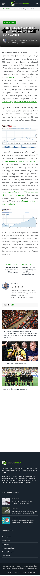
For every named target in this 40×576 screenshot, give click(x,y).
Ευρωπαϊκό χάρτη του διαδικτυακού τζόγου (19, 102)
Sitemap (34, 568)
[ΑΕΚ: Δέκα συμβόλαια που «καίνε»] (20, 351)
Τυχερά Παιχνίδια (9, 22)
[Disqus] (20, 420)
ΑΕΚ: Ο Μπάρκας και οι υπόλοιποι (15, 389)
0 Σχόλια (13, 43)
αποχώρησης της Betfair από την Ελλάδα (21, 161)
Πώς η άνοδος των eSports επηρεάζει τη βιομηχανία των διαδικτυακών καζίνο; (24, 512)
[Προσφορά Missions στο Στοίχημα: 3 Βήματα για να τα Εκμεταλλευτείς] (6, 520)
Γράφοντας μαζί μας (8, 548)
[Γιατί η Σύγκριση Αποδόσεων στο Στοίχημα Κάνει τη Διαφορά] (6, 501)
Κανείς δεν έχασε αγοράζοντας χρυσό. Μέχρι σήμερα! (11, 270)
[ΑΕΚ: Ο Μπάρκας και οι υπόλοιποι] (20, 376)
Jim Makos (13, 40)
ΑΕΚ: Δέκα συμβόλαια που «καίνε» (15, 363)
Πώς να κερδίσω (12, 572)
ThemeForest (10, 568)
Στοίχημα (23, 572)
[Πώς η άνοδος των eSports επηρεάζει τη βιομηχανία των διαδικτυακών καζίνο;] (6, 510)
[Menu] (3, 3)
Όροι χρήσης (6, 555)
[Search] (37, 3)
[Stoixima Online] (20, 3)
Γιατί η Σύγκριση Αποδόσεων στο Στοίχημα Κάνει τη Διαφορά (22, 502)
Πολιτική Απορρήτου (8, 552)
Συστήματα (31, 572)
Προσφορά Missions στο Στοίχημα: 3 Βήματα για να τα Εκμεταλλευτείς (23, 522)
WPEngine (28, 568)
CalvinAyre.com (12, 77)
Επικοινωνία (6, 540)
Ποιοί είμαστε (6, 537)
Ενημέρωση (5, 544)
